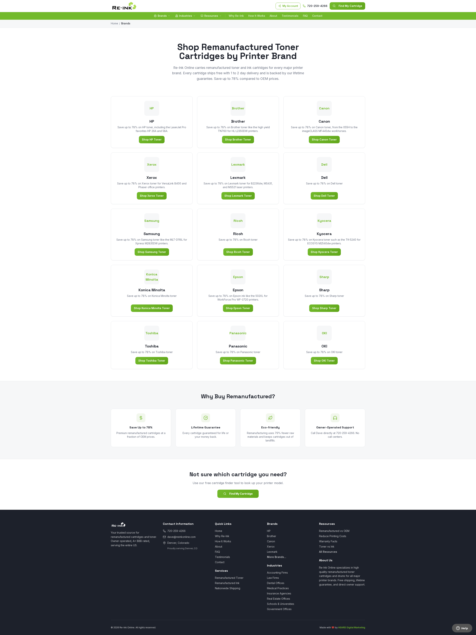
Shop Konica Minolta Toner (152, 308)
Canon (271, 541)
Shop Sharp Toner (324, 308)
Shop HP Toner (152, 139)
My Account (290, 5)
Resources (211, 15)
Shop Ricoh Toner (238, 251)
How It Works (256, 15)
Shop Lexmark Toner (238, 195)
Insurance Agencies (279, 593)
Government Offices (279, 609)
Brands (162, 15)
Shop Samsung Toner (152, 251)
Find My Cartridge (350, 5)
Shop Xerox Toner (152, 195)
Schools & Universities (280, 603)
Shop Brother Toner (238, 139)
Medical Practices (278, 588)
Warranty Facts (328, 541)
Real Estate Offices (278, 598)
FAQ (305, 15)
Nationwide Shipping (227, 588)
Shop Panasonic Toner (238, 360)
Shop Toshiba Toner (151, 360)
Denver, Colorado (178, 542)
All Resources (328, 551)
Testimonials (290, 15)
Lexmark (272, 551)
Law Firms (273, 577)
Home (114, 23)
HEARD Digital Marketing (351, 627)
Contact (317, 15)
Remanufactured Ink (227, 583)
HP (269, 530)
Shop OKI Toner (324, 360)
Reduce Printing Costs (332, 536)
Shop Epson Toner (238, 308)
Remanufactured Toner (229, 577)
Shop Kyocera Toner (324, 251)
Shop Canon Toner (324, 139)
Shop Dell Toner (324, 195)
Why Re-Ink (236, 15)
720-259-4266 (317, 5)
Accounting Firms (277, 572)
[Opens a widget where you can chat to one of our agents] (462, 628)
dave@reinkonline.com (181, 536)
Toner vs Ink (326, 546)
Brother (271, 536)
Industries (185, 15)
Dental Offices (275, 583)
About (273, 15)
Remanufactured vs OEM (334, 530)
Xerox (271, 546)
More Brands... (276, 557)
